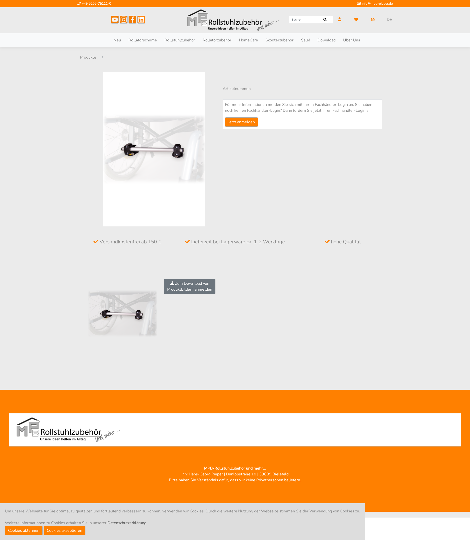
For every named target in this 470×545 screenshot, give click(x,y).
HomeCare (248, 40)
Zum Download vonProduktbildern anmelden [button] (189, 286)
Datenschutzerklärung (126, 523)
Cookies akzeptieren (64, 530)
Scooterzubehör (280, 40)
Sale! (305, 40)
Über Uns (351, 40)
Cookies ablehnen (23, 530)
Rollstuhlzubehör (179, 40)
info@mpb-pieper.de (377, 3)
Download (326, 40)
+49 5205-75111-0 (96, 3)
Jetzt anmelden (241, 122)
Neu (117, 40)
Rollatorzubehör (217, 40)
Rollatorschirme (143, 40)
